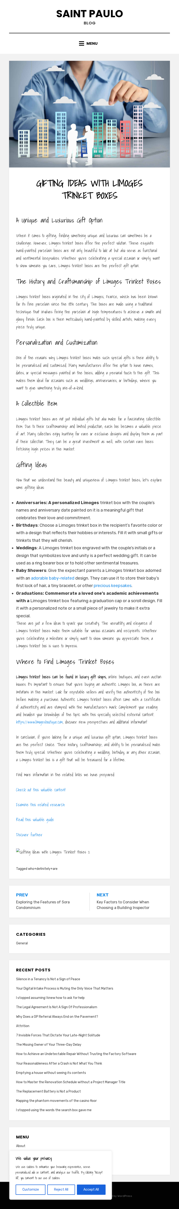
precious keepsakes (112, 585)
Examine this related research (40, 804)
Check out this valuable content (41, 789)
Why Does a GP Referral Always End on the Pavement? (57, 1017)
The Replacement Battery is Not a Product (48, 1091)
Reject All (61, 1190)
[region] (60, 1175)
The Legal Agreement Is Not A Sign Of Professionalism (56, 1007)
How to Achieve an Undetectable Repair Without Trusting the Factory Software (76, 1054)
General (22, 943)
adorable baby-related (52, 578)
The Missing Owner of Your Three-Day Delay (48, 1045)
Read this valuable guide (35, 819)
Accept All (91, 1190)
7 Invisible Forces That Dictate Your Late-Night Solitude (58, 1035)
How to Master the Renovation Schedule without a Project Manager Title (70, 1082)
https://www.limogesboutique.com (39, 722)
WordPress (124, 1196)
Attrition (22, 1026)
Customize (30, 1190)
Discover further (29, 834)
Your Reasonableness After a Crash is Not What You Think (59, 1064)
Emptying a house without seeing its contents (51, 1073)
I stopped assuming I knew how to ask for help (50, 998)
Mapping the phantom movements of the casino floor (56, 1101)
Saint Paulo (89, 14)
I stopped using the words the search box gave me (54, 1110)
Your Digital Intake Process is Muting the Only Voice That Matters (64, 988)
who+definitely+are (43, 869)
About (20, 1146)
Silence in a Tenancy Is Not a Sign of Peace (48, 979)
